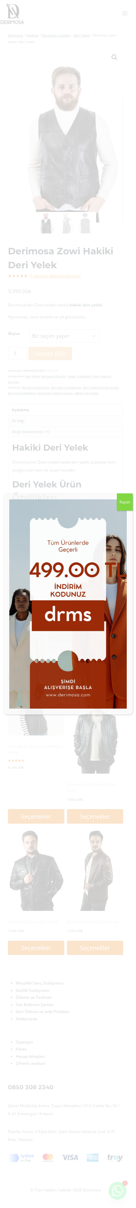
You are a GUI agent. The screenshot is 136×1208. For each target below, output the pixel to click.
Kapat (124, 502)
